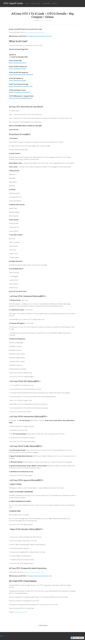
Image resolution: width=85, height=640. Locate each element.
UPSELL (54, 3)
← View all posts (42, 625)
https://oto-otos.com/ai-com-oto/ (33, 32)
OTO (1, 636)
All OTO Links (35, 3)
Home (27, 3)
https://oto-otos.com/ (21, 612)
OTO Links (48, 20)
